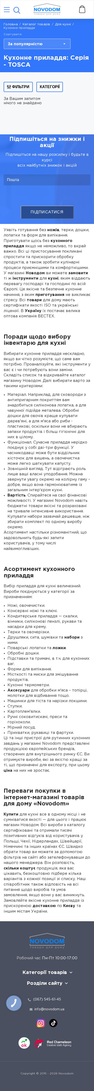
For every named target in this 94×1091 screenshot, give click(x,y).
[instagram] (40, 1023)
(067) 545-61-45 (47, 999)
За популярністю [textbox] (25, 44)
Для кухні (63, 24)
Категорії (50, 87)
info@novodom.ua (49, 1009)
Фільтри (20, 87)
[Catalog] (7, 10)
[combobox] (37, 44)
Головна (11, 24)
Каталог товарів (36, 24)
